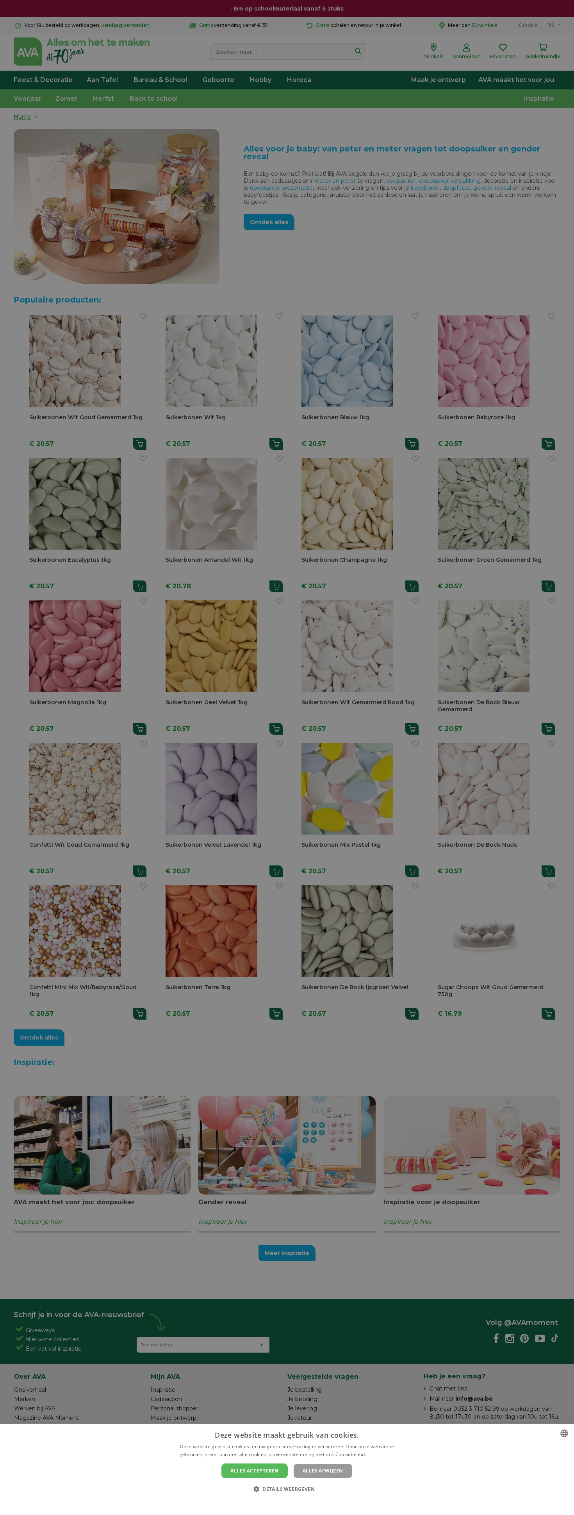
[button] (287, 1488)
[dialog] (287, 1469)
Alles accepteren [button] (254, 1470)
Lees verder (380, 1454)
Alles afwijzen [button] (323, 1470)
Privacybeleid (282, 1502)
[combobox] (564, 1433)
